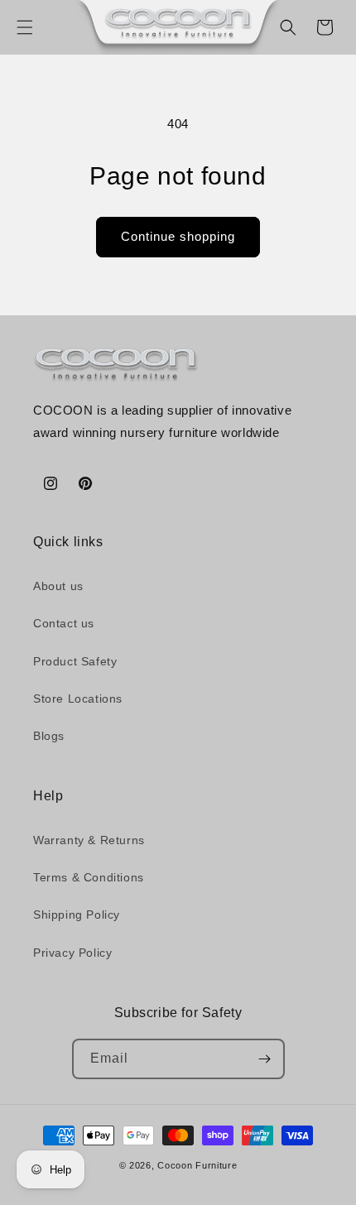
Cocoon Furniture (197, 1165)
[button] (25, 27)
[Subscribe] (265, 1059)
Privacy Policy (72, 952)
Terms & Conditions (88, 877)
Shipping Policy (76, 914)
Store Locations (78, 698)
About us (58, 586)
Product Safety (75, 661)
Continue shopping (178, 236)
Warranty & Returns (89, 840)
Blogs (49, 735)
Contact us (63, 623)
